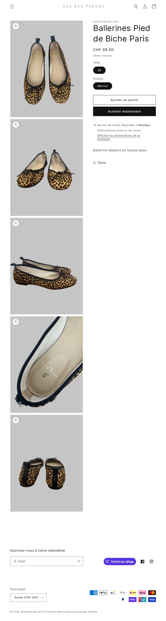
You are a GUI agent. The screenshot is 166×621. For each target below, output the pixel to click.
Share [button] (102, 162)
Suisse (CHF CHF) (26, 597)
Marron (102, 86)
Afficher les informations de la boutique (118, 137)
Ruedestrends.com (32, 611)
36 (99, 70)
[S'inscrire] (78, 561)
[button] (12, 6)
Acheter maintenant (124, 111)
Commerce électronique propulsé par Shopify (70, 611)
